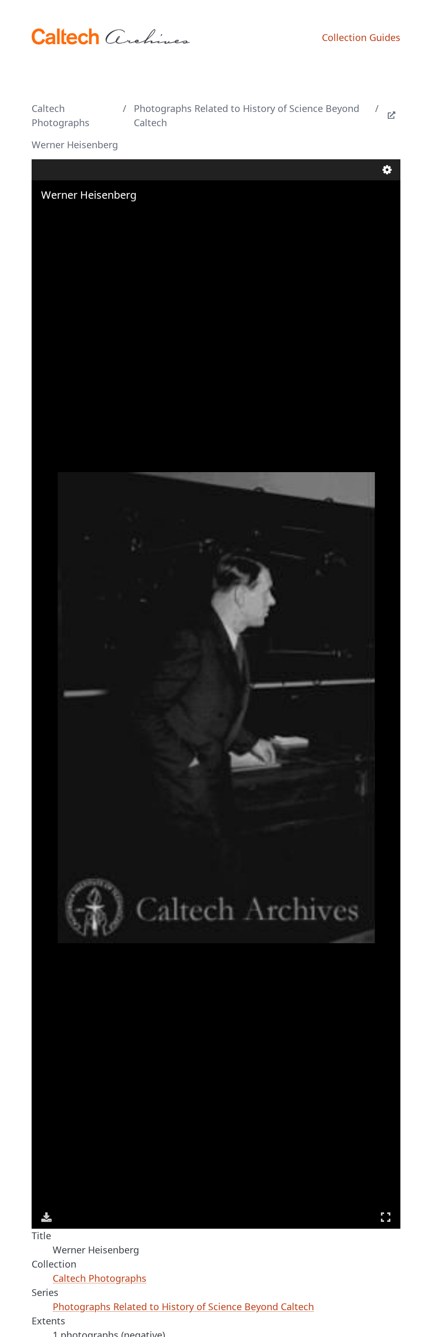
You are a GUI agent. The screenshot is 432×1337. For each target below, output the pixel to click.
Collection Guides (361, 37)
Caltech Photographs (61, 115)
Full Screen (385, 1217)
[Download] (46, 1217)
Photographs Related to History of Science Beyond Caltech (246, 115)
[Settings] (387, 169)
